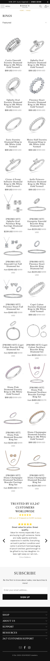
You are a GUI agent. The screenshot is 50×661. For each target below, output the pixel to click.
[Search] (40, 6)
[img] (25, 514)
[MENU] (1, 6)
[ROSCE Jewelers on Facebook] (25, 647)
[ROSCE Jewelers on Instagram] (29, 647)
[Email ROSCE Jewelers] (20, 647)
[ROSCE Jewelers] (25, 6)
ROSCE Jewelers (31, 655)
